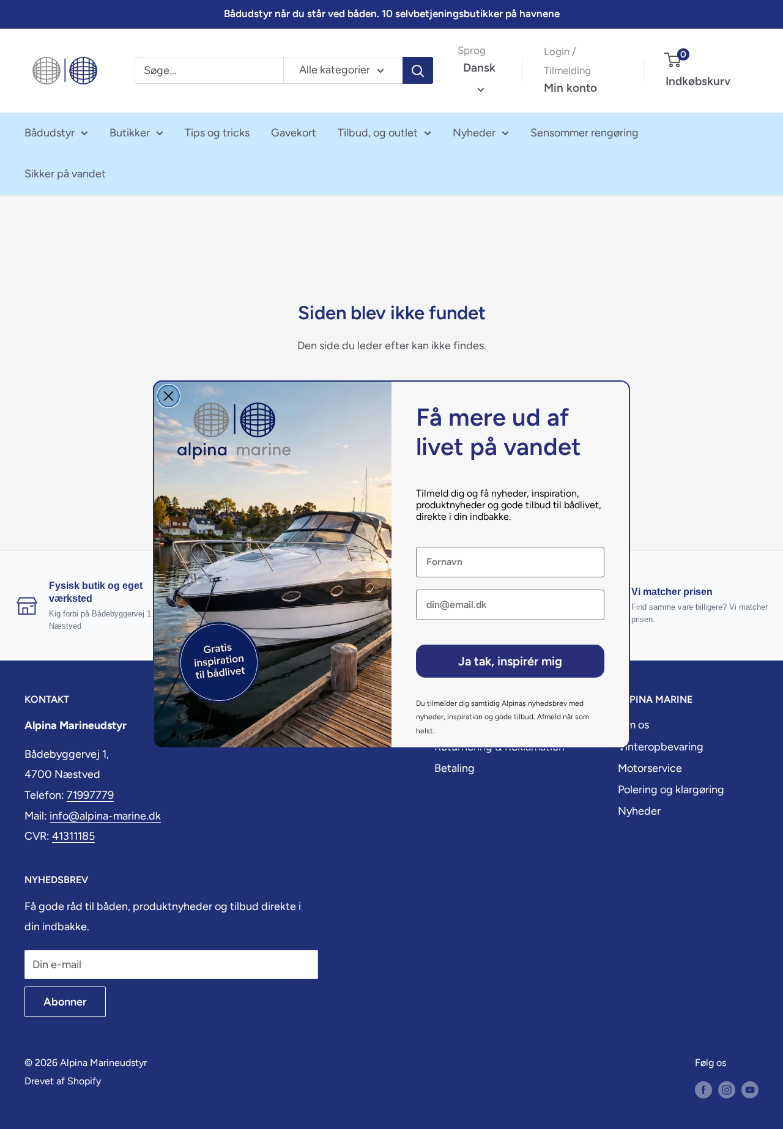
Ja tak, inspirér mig (510, 661)
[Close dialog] (168, 396)
